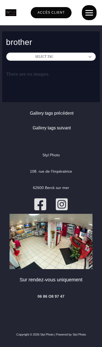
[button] (51, 57)
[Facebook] (40, 204)
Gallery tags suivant (52, 128)
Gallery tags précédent (51, 113)
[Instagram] (62, 204)
